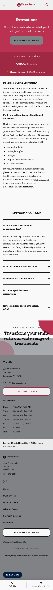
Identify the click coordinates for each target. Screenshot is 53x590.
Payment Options (12, 516)
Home (6, 489)
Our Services (9, 496)
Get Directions (26, 391)
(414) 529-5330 (30, 64)
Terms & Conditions (24, 555)
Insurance (8, 522)
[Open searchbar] (47, 5)
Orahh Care (43, 555)
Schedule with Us (26, 40)
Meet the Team (10, 502)
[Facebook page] (5, 481)
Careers (35, 555)
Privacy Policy (10, 555)
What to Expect (11, 509)
